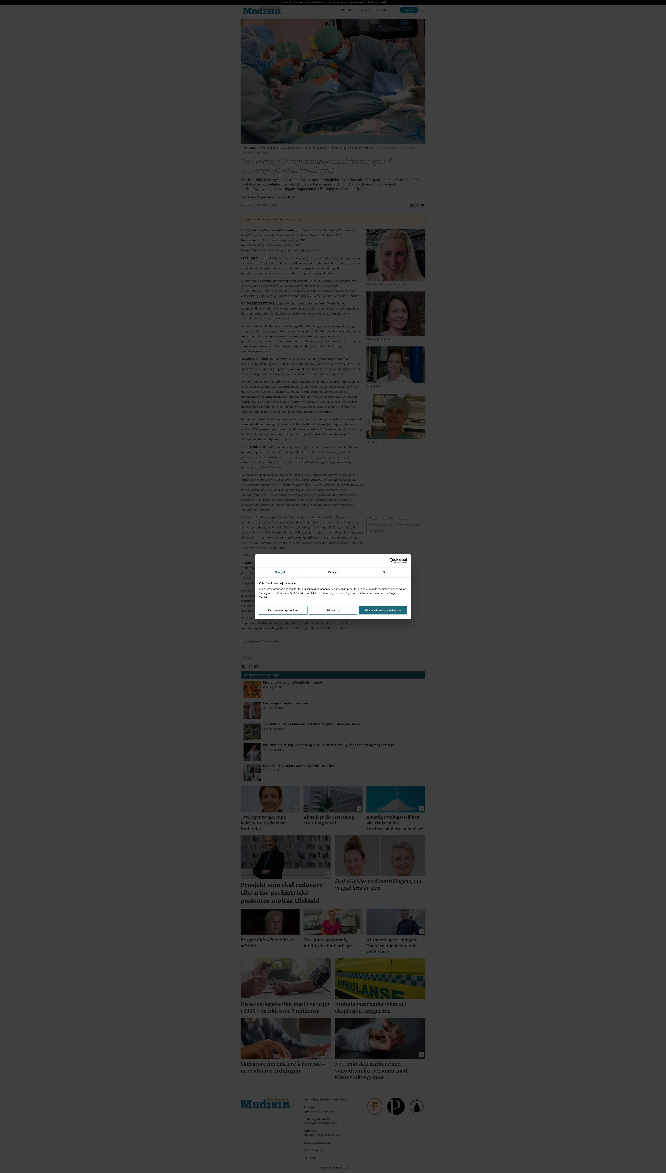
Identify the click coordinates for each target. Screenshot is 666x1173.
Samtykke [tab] (281, 571)
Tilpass (331, 610)
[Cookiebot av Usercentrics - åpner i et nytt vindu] (392, 560)
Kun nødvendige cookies (283, 610)
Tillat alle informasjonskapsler (383, 610)
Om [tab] (385, 571)
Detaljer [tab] (333, 571)
